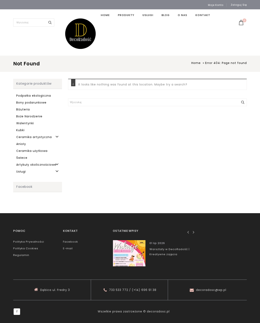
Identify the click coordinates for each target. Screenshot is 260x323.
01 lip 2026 (157, 243)
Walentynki (25, 123)
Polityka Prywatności (28, 242)
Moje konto (215, 5)
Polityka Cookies (25, 248)
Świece (21, 158)
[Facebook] (17, 311)
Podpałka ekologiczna (33, 96)
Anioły (21, 144)
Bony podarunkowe (31, 102)
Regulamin (21, 255)
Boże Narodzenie (29, 116)
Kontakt (202, 15)
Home (105, 15)
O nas (182, 15)
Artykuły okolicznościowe (36, 165)
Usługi (147, 15)
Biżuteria (23, 109)
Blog (165, 15)
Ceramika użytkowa (32, 151)
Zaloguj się (239, 4)
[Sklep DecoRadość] (80, 33)
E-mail (68, 248)
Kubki (20, 130)
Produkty (126, 15)
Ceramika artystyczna (34, 137)
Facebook (70, 242)
